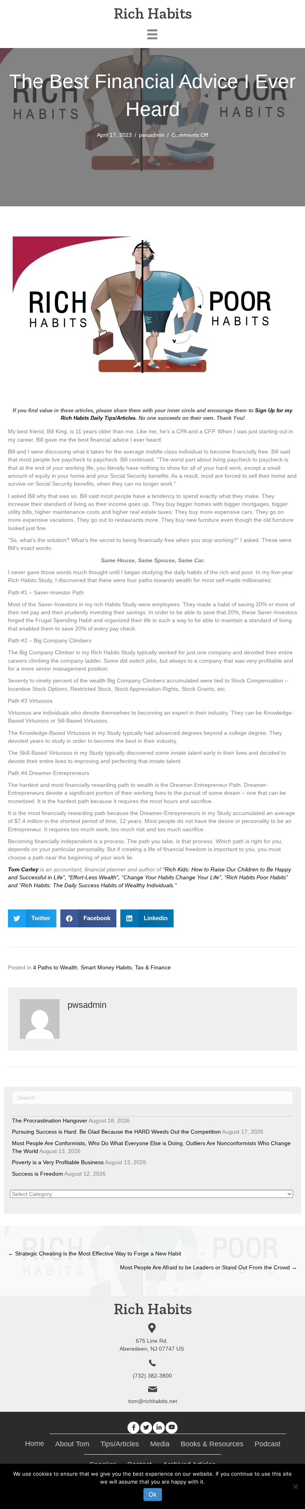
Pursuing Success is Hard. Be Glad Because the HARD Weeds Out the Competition (116, 1131)
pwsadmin (151, 135)
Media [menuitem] (160, 1444)
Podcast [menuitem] (267, 1444)
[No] (295, 1486)
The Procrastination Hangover (49, 1120)
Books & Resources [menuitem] (212, 1444)
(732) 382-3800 (152, 1376)
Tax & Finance (153, 967)
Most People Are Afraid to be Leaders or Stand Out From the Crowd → (208, 1267)
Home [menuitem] (34, 1443)
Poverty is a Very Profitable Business (58, 1162)
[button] (133, 1428)
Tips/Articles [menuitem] (119, 1444)
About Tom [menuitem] (72, 1444)
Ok (153, 1494)
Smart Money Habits (106, 967)
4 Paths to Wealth (55, 967)
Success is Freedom (37, 1174)
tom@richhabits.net (152, 1401)
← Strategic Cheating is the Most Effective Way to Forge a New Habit (94, 1253)
